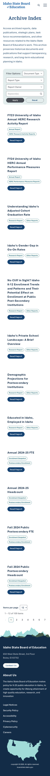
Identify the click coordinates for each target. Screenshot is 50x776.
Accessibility (9, 715)
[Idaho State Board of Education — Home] (16, 5)
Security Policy (10, 710)
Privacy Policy (10, 721)
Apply (15, 100)
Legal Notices (10, 704)
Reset (35, 100)
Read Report (16, 140)
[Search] (38, 5)
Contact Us (11, 665)
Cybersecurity (10, 726)
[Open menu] (45, 5)
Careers (7, 732)
